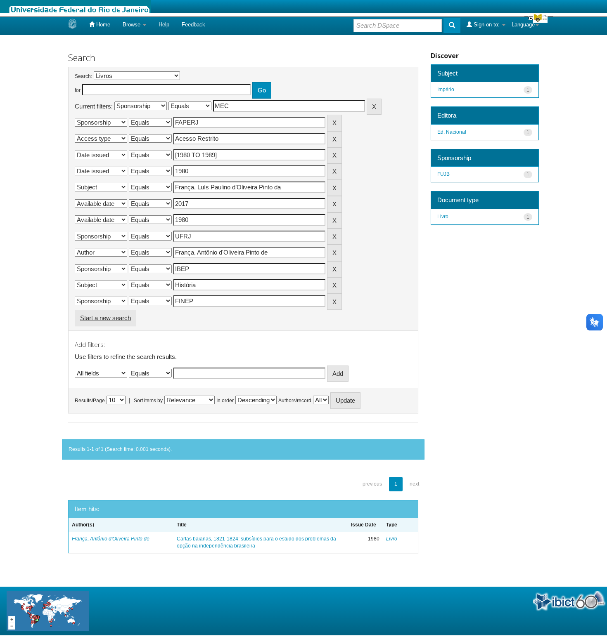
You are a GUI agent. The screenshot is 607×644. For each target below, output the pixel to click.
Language (523, 24)
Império (445, 89)
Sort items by (148, 400)
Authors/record (294, 400)
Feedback (193, 24)
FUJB (443, 174)
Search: (83, 76)
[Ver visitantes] (48, 610)
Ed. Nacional (451, 132)
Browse (132, 24)
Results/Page (90, 400)
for (78, 90)
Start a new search (105, 317)
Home (102, 24)
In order (225, 400)
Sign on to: (486, 24)
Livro (391, 539)
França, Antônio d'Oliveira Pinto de (110, 539)
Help (164, 24)
